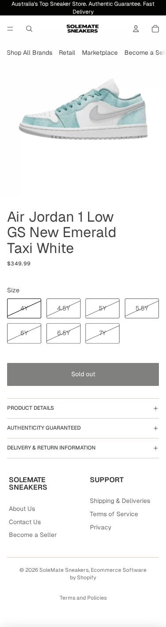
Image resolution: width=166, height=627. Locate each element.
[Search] (29, 28)
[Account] (136, 28)
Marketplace (100, 53)
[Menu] (10, 29)
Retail (67, 53)
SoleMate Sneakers (64, 570)
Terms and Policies (83, 597)
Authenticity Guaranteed (44, 427)
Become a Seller (33, 535)
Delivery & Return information (51, 447)
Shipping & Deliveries (120, 501)
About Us (22, 509)
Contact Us (25, 522)
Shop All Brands (29, 53)
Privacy (101, 527)
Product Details (30, 408)
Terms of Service (114, 514)
